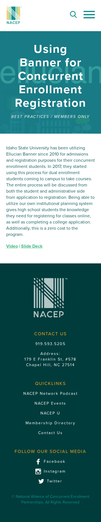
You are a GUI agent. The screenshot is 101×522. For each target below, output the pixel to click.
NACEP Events (50, 403)
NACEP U (50, 413)
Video (12, 246)
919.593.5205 (50, 343)
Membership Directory (50, 423)
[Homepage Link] (14, 15)
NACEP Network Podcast (50, 393)
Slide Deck (32, 246)
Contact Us (50, 432)
